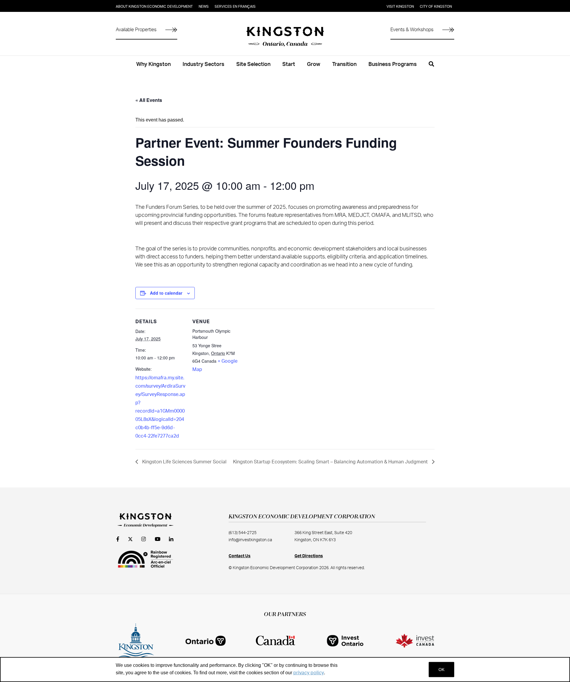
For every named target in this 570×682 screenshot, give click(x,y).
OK (441, 669)
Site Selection (253, 64)
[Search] (431, 67)
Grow (313, 64)
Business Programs (392, 64)
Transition (344, 64)
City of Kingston (436, 6)
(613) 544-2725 (242, 533)
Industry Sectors (203, 64)
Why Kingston (153, 64)
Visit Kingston (400, 6)
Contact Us (240, 556)
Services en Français (235, 6)
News (204, 6)
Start (288, 64)
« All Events (148, 100)
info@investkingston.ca (250, 540)
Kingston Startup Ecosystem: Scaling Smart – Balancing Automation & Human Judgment (331, 462)
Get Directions (308, 556)
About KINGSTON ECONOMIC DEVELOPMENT (154, 6)
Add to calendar (166, 293)
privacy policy (308, 672)
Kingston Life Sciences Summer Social (184, 462)
